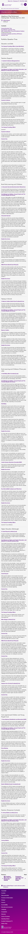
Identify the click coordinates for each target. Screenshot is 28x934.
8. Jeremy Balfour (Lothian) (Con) (9, 812)
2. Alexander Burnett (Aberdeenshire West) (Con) (13, 187)
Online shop (4, 923)
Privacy (3, 900)
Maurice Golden (5, 330)
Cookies (3, 893)
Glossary (3, 914)
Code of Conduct (5, 916)
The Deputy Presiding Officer (8, 127)
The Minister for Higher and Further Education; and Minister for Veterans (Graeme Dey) (13, 70)
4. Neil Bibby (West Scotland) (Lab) (9, 373)
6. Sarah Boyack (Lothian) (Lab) (9, 531)
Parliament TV (16, 1)
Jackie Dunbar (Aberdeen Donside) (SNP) (11, 462)
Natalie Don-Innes (5, 239)
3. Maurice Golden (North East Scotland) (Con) (12, 301)
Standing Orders (5, 918)
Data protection (5, 895)
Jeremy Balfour (5, 840)
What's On (10, 1)
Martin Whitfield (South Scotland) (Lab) (10, 784)
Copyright (3, 890)
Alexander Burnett (5, 215)
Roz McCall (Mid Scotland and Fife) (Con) (11, 489)
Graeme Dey (4, 138)
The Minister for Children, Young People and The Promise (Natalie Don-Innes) (13, 195)
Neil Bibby (3, 403)
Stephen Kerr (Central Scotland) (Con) (10, 683)
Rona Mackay (4, 748)
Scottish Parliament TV (7, 921)
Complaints (4, 911)
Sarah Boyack (4, 573)
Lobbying (3, 909)
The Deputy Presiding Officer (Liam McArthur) (12, 46)
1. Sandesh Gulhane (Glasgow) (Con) (10, 60)
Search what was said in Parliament (11, 8)
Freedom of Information (7, 897)
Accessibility (4, 904)
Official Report (6, 20)
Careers (3, 902)
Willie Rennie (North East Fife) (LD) (9, 264)
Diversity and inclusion (7, 907)
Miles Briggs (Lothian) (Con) (8, 619)
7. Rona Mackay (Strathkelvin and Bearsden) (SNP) (13, 719)
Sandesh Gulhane (5, 100)
